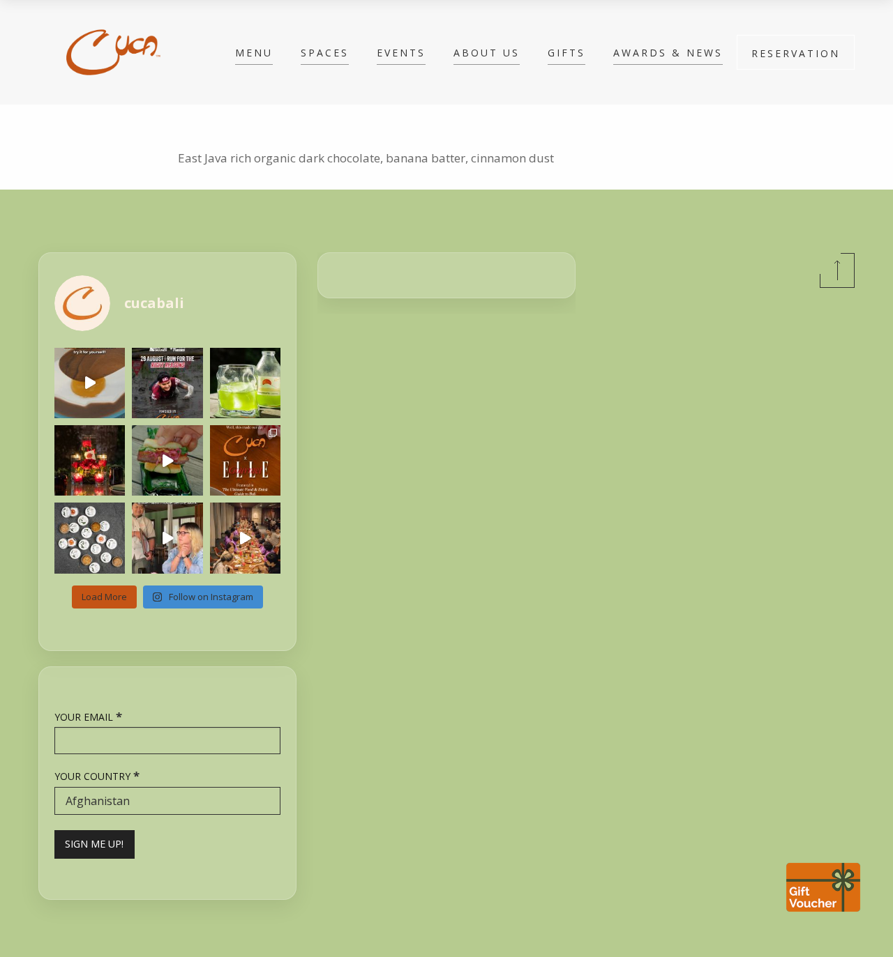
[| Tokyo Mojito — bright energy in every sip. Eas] (245, 383)
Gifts (566, 52)
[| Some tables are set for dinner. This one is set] (89, 460)
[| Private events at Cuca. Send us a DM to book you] (245, 538)
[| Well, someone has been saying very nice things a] (245, 460)
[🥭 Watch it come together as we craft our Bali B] (89, 383)
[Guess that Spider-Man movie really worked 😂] (167, 538)
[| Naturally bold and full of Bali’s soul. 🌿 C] (89, 538)
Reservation (795, 53)
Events (401, 52)
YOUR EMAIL (88, 716)
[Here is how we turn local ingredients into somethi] (167, 460)
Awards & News (668, 52)
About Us (486, 52)
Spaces (325, 52)
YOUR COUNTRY (97, 775)
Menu (254, 52)
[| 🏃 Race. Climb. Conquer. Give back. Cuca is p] (167, 383)
